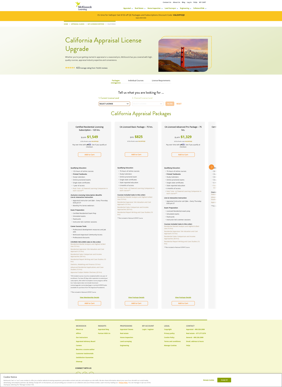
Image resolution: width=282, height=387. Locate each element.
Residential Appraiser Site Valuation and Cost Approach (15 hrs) (87, 250)
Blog (183, 2)
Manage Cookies (170, 345)
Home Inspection (154, 8)
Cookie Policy (169, 337)
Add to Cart (90, 154)
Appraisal (127, 8)
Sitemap (79, 361)
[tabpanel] (141, 202)
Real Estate (139, 8)
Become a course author (85, 349)
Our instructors (82, 337)
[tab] (116, 81)
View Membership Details (89, 297)
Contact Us (167, 2)
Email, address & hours (195, 341)
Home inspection (126, 337)
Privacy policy (169, 333)
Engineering (184, 8)
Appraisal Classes (126, 329)
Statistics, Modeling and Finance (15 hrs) (85, 264)
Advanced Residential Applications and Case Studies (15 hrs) (87, 268)
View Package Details (136, 297)
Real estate (124, 333)
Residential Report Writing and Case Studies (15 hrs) (88, 260)
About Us (176, 2)
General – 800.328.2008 (194, 337)
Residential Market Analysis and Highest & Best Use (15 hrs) (88, 245)
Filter (170, 104)
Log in (189, 2)
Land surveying (126, 341)
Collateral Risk (198, 8)
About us (79, 329)
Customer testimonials (84, 353)
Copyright (168, 329)
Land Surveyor (170, 8)
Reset (179, 104)
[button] (211, 215)
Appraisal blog (103, 329)
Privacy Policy (123, 383)
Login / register (148, 329)
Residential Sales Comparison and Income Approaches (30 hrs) (86, 255)
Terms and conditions (172, 341)
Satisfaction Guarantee (84, 357)
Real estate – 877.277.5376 (196, 333)
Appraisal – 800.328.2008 (195, 329)
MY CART (202, 2)
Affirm (78, 333)
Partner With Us (104, 333)
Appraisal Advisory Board (85, 341)
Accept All (224, 380)
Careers (79, 345)
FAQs (195, 2)
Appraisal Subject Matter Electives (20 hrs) (86, 272)
